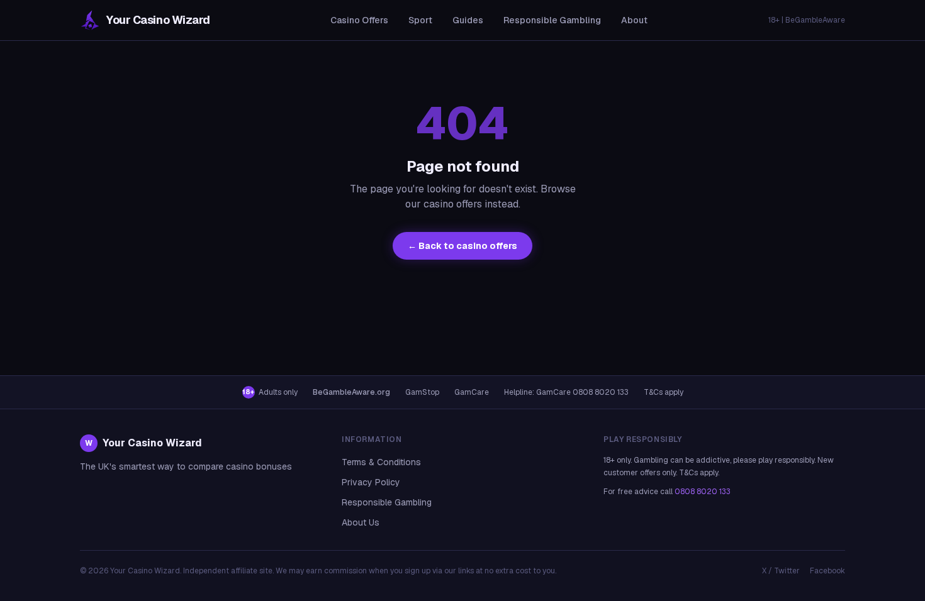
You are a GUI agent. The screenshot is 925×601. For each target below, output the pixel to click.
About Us (360, 522)
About (634, 20)
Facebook (827, 571)
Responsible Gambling (552, 20)
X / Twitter (781, 571)
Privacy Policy (371, 482)
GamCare (471, 392)
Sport (420, 20)
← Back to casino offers (462, 245)
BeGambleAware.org (351, 392)
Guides (467, 20)
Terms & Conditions (381, 462)
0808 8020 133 (703, 492)
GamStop (422, 392)
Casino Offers (359, 20)
